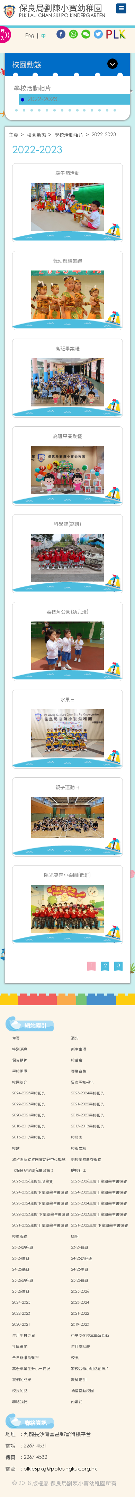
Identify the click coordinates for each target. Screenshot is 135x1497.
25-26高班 (20, 1291)
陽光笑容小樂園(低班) (67, 875)
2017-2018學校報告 (87, 1126)
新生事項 (78, 1049)
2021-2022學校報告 (87, 1104)
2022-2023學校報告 (28, 1104)
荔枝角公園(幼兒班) (67, 612)
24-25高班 (79, 1269)
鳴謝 (75, 1236)
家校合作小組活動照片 (90, 1368)
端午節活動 (67, 173)
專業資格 (78, 1071)
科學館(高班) (67, 524)
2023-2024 (80, 1302)
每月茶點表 (80, 1346)
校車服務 (19, 1236)
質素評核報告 (82, 1082)
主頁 (13, 135)
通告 (75, 1038)
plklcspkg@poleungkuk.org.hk (60, 1469)
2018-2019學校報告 (28, 1126)
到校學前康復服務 (86, 1159)
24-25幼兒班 (81, 1258)
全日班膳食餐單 (25, 1357)
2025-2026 (80, 1291)
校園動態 (36, 135)
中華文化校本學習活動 (90, 1335)
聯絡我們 (19, 1401)
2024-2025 (21, 1302)
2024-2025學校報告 (28, 1093)
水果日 (67, 700)
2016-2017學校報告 (28, 1137)
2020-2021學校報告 (28, 1115)
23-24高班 (20, 1258)
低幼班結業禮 (67, 261)
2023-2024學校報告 (87, 1093)
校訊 (75, 1357)
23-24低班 (79, 1247)
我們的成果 (21, 1379)
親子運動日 (67, 787)
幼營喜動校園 (82, 1390)
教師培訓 (78, 1379)
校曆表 (76, 1137)
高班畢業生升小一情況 (31, 1368)
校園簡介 (19, 1082)
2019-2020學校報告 (87, 1115)
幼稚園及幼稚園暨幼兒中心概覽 (38, 1159)
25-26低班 (79, 1280)
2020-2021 (21, 1324)
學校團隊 (19, 1071)
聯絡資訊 (36, 1422)
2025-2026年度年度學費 (32, 1181)
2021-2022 (80, 1313)
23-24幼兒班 (22, 1247)
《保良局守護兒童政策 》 (33, 1170)
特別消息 (19, 1049)
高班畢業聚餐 (67, 436)
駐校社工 (78, 1170)
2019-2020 (80, 1324)
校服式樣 (78, 1148)
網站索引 (36, 1025)
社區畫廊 (19, 1346)
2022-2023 (42, 99)
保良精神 (19, 1060)
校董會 (76, 1060)
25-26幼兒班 (22, 1280)
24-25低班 (20, 1269)
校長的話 (19, 1390)
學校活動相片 (32, 88)
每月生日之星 (23, 1335)
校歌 (16, 1148)
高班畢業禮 (67, 349)
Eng (29, 36)
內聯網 (76, 1401)
